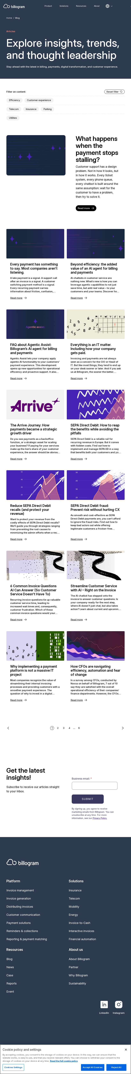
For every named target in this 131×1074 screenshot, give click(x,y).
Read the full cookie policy (64, 1061)
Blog (9, 959)
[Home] (14, 6)
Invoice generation (18, 898)
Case (9, 975)
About (97, 6)
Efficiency (14, 100)
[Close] (125, 1049)
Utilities (13, 117)
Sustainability (77, 983)
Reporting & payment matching (26, 939)
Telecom (14, 109)
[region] (65, 1059)
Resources (81, 6)
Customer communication (23, 914)
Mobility (74, 906)
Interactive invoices (81, 931)
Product (48, 6)
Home (9, 18)
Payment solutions (18, 923)
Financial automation (82, 939)
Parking (47, 109)
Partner (73, 967)
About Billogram (79, 959)
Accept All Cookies (93, 1067)
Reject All (116, 1067)
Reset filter (112, 91)
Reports (11, 983)
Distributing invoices (19, 906)
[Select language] (109, 6)
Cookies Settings (13, 1067)
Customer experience (39, 100)
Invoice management (20, 890)
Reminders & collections (22, 931)
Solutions (64, 6)
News (10, 967)
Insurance (31, 109)
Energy (73, 914)
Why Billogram (78, 975)
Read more (84, 208)
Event (10, 991)
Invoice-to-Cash (79, 923)
